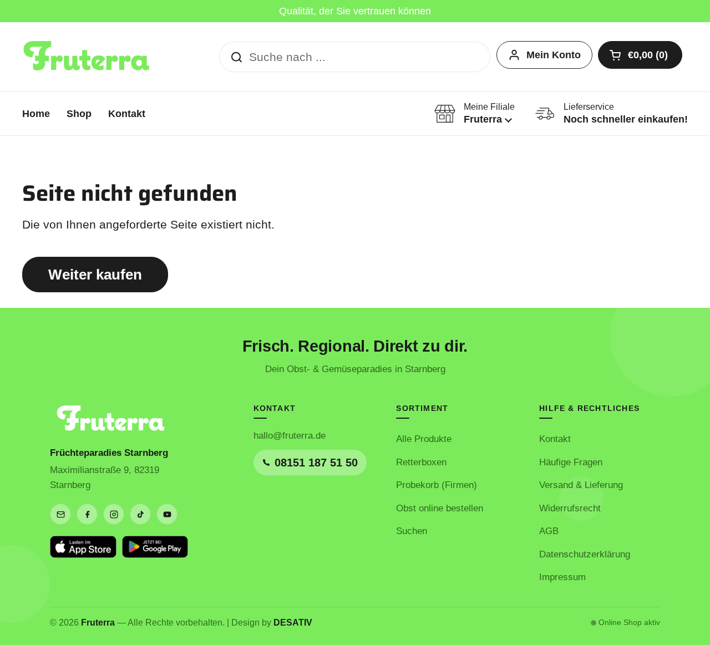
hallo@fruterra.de (289, 435)
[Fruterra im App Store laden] (83, 547)
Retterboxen (421, 462)
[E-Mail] (60, 514)
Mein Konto (553, 54)
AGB (549, 531)
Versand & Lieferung (581, 485)
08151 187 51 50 (316, 462)
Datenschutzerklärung (584, 554)
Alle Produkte (424, 439)
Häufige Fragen (570, 462)
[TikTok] (140, 514)
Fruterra (98, 622)
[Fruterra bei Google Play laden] (155, 547)
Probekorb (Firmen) (436, 485)
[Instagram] (113, 514)
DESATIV (292, 622)
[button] (640, 55)
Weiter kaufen (95, 274)
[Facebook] (87, 514)
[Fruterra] (87, 57)
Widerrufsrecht (570, 508)
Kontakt (555, 439)
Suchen (411, 531)
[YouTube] (167, 514)
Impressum (562, 577)
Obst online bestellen (439, 508)
